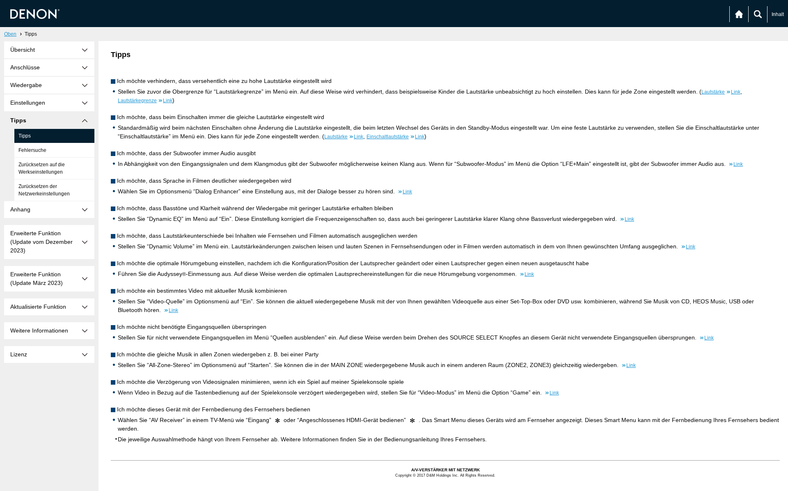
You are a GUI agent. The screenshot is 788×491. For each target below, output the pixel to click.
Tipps (24, 136)
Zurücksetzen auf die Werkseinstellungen (41, 168)
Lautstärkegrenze (145, 100)
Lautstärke (720, 92)
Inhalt (778, 14)
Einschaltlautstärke (395, 137)
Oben (10, 34)
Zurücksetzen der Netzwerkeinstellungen (44, 190)
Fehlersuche (32, 150)
